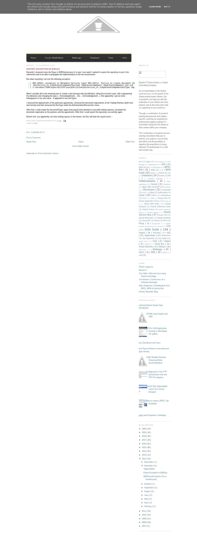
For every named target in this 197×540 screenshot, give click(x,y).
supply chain (144, 241)
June (146, 495)
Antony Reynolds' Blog (148, 292)
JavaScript (167, 187)
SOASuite (157, 233)
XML (153, 252)
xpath (165, 252)
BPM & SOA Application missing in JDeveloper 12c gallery (156, 331)
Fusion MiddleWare (54, 58)
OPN (153, 198)
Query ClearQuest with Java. (149, 343)
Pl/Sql (142, 223)
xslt (140, 255)
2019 (144, 432)
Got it (167, 7)
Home (33, 58)
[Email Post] (64, 120)
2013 (144, 455)
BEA (148, 167)
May (146, 499)
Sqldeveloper (150, 235)
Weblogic (158, 249)
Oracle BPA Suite (152, 204)
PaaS (157, 221)
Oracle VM (162, 215)
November (148, 466)
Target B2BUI (149, 469)
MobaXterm (166, 195)
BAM (141, 167)
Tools (110, 58)
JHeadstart (166, 190)
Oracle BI (167, 201)
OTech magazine (146, 267)
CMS (169, 173)
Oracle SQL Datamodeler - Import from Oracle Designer (157, 389)
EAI (169, 176)
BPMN (153, 173)
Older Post (130, 142)
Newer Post (31, 142)
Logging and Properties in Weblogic (151, 415)
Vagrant (167, 241)
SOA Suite (153, 229)
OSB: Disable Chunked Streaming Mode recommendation (156, 360)
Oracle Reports (153, 212)
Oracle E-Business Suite (161, 207)
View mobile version (80, 146)
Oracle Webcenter (146, 218)
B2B (35, 123)
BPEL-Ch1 (155, 170)
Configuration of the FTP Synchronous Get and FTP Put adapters (156, 374)
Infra (124, 58)
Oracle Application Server (149, 201)
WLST (142, 252)
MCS (154, 195)
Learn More (155, 7)
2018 (144, 436)
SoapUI (142, 233)
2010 (144, 515)
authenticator (153, 164)
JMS (144, 192)
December (148, 462)
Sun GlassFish (149, 238)
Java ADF (156, 187)
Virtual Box (160, 244)
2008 (144, 522)
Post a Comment (33, 138)
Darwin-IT (143, 270)
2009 (144, 519)
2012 (144, 459)
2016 (144, 444)
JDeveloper (149, 189)
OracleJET (146, 221)
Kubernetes (163, 192)
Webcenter (143, 249)
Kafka (151, 192)
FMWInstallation (148, 181)
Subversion (166, 235)
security (160, 226)
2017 (144, 440)
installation (167, 184)
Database (95, 58)
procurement (156, 223)
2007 (144, 526)
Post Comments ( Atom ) (48, 153)
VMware (162, 247)
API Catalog (159, 162)
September (149, 488)
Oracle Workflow (164, 218)
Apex (148, 162)
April (146, 503)
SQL (169, 233)
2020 (144, 429)
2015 (144, 447)
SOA (169, 226)
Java (144, 187)
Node (145, 198)
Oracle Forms (148, 209)
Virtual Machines (146, 247)
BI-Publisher (157, 167)
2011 (144, 511)
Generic (154, 184)
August (147, 491)
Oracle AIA (162, 198)
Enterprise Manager (156, 178)
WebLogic (77, 58)
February (148, 506)
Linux (142, 195)
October (147, 484)
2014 (144, 451)
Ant (140, 162)
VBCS (147, 244)
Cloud (161, 173)
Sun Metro (163, 238)
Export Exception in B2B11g (43, 69)
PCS (165, 221)
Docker (161, 176)
